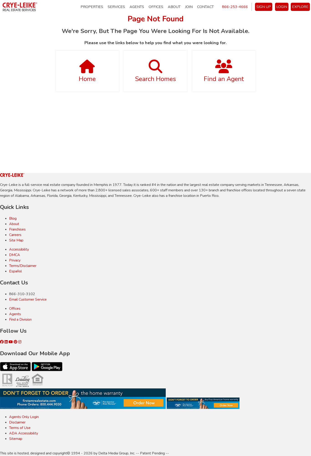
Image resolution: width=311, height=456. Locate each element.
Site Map (16, 240)
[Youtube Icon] (11, 342)
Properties (92, 6)
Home (87, 79)
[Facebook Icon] (2, 342)
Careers (15, 234)
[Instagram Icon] (19, 342)
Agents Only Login (24, 416)
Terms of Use (20, 427)
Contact (205, 6)
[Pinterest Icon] (16, 342)
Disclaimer (17, 422)
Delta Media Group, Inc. (116, 453)
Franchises (17, 229)
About (174, 6)
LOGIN (281, 6)
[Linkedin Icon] (7, 342)
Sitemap (15, 438)
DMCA (14, 254)
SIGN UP (263, 6)
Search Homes (155, 79)
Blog (13, 218)
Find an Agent (224, 79)
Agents (137, 6)
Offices (156, 6)
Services (116, 6)
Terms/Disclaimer (22, 265)
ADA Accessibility (23, 433)
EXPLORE (300, 6)
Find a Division (20, 319)
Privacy (14, 260)
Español (15, 271)
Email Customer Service (28, 299)
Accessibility (19, 249)
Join (189, 6)
